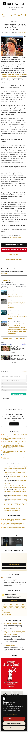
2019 (23, 607)
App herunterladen (14, 564)
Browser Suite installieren (14, 567)
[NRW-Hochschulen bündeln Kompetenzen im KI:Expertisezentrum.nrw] (4, 292)
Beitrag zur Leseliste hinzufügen (14, 244)
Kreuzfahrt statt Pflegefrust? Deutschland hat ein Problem (14, 439)
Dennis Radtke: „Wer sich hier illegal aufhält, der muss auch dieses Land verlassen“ (15, 482)
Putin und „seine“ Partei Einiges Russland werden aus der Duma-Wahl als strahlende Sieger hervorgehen (13, 446)
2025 (11, 604)
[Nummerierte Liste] (9, 380)
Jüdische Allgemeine (15, 237)
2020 (17, 607)
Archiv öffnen (14, 600)
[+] (18, 380)
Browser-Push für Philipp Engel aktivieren (14, 249)
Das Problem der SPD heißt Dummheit (13, 623)
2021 (11, 607)
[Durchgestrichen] (7, 380)
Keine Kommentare (22, 32)
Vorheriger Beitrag (7, 338)
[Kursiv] (4, 380)
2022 (5, 607)
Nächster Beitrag (20, 338)
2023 (23, 604)
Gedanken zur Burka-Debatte (11, 579)
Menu (3, 16)
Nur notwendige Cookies (14, 723)
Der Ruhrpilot (6, 454)
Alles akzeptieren (14, 719)
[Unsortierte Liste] (11, 380)
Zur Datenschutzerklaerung (10, 715)
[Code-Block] (14, 380)
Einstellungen (14, 727)
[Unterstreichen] (6, 380)
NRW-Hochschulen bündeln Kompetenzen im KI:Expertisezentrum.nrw (16, 294)
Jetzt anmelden (14, 424)
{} (16, 380)
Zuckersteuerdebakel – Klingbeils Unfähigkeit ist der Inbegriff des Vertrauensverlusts (15, 435)
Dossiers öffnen (6, 612)
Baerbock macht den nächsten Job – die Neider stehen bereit (14, 457)
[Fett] (2, 380)
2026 (5, 604)
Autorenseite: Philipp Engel (14, 259)
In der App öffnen (14, 254)
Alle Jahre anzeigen (7, 614)
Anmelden (24, 371)
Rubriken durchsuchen (7, 610)
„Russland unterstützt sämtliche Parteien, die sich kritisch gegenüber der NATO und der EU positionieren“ (14, 451)
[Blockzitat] (13, 380)
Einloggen (4, 273)
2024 (17, 604)
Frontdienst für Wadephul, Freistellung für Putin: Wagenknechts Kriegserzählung (15, 442)
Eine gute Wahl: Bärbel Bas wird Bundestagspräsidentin (11, 644)
